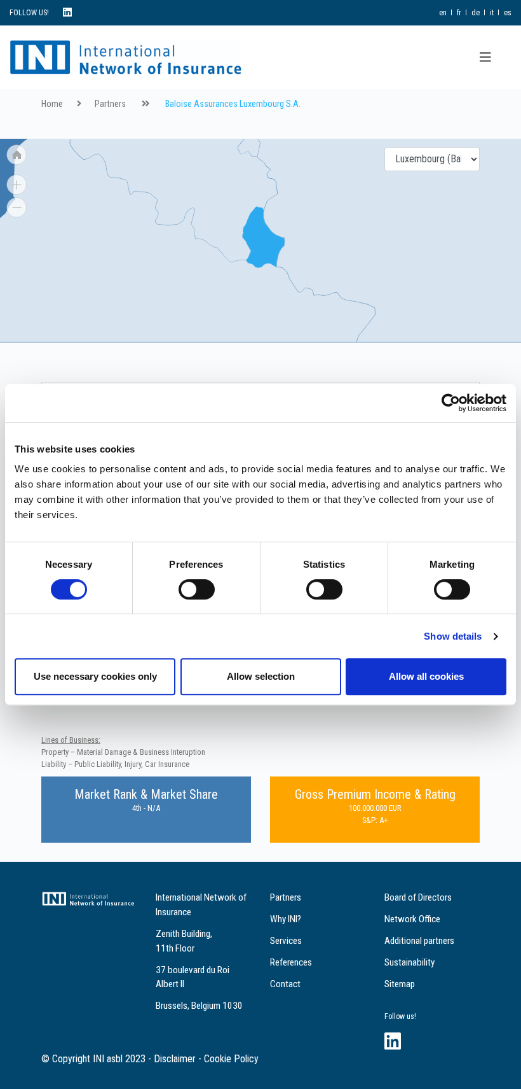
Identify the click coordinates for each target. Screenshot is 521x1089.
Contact (285, 984)
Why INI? (285, 919)
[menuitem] (172, 177)
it (492, 12)
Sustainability (409, 962)
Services (286, 940)
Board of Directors (418, 897)
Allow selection (261, 676)
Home (52, 104)
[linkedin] (67, 12)
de (475, 12)
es (507, 12)
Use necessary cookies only (95, 676)
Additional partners (419, 940)
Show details (453, 636)
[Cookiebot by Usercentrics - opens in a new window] (450, 402)
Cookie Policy (231, 1059)
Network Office (412, 919)
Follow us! (400, 1016)
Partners (110, 104)
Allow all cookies (426, 676)
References (291, 962)
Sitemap (399, 984)
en (443, 12)
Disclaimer (175, 1059)
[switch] (197, 589)
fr (459, 12)
